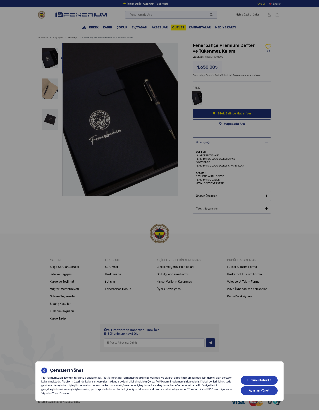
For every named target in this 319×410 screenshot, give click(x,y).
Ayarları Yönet (259, 390)
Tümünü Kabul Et (259, 380)
